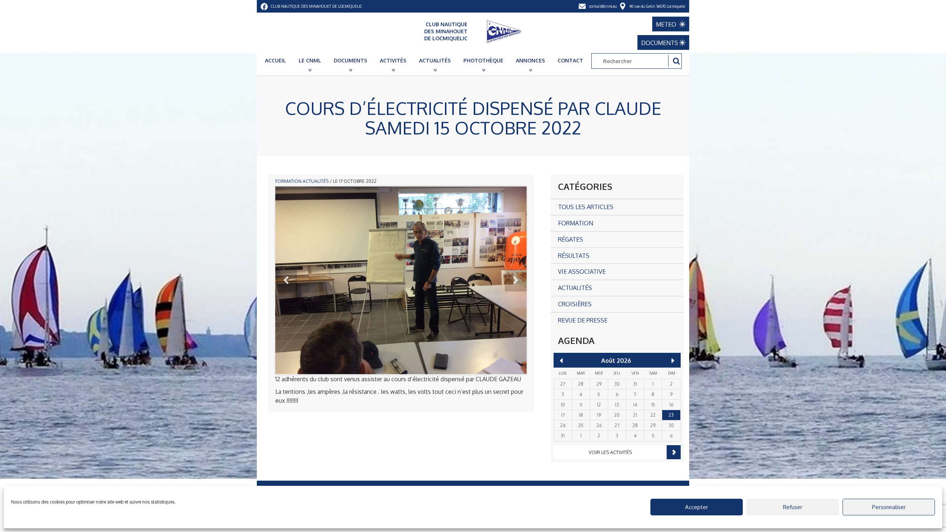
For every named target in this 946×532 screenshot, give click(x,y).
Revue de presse (583, 320)
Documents (350, 60)
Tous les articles (585, 207)
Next (515, 280)
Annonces (530, 60)
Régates (570, 239)
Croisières (575, 304)
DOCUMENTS (659, 43)
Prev (286, 280)
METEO (666, 24)
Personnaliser (889, 507)
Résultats (573, 255)
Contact (570, 60)
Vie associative (582, 271)
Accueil (275, 60)
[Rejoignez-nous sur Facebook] (264, 6)
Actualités (435, 60)
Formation (288, 181)
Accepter (696, 507)
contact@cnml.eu (603, 6)
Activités (393, 60)
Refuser (792, 507)
